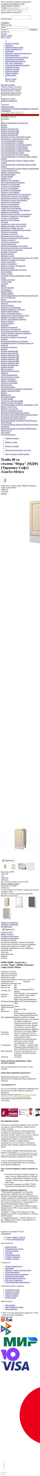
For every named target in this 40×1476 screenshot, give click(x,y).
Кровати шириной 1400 (10, 357)
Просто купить (11, 1247)
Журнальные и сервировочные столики (16, 230)
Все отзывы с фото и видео (11, 89)
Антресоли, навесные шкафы (12, 401)
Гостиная (4, 222)
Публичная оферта (12, 55)
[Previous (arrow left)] (2, 1474)
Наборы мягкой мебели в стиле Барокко (16, 194)
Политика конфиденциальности (17, 65)
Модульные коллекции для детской (14, 246)
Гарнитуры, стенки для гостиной (13, 224)
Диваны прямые (7, 294)
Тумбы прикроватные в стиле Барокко (15, 210)
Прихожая (5, 325)
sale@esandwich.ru (18, 1239)
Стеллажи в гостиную (9, 234)
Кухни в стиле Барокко (9, 188)
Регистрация (10, 85)
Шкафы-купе (6, 178)
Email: (3, 27)
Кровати (4, 127)
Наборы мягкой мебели (10, 311)
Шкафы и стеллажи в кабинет (12, 317)
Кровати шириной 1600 (10, 133)
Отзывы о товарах (12, 1259)
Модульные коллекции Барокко (13, 182)
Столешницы (6, 290)
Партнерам (9, 51)
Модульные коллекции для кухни (13, 270)
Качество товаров (12, 71)
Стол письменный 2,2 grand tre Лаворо (15, 151)
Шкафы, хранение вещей (10, 172)
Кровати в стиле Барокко (10, 184)
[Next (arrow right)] (4, 1474)
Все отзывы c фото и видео (11, 93)
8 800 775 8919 (6, 36)
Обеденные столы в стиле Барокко (14, 200)
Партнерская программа (14, 59)
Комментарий (6, 19)
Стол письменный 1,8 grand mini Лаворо (16, 145)
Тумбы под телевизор (9, 232)
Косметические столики (10, 377)
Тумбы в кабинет (7, 323)
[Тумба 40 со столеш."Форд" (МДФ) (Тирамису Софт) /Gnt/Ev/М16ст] (5, 870)
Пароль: (4, 29)
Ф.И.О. (3, 10)
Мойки (3, 286)
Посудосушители (7, 288)
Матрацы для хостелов (9, 409)
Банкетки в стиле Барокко (11, 202)
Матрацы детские (7, 256)
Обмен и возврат (11, 73)
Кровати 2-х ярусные (9, 252)
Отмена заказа (10, 75)
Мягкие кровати (7, 369)
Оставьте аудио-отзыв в (10, 936)
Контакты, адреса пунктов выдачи (18, 53)
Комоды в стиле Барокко (10, 220)
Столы (3, 278)
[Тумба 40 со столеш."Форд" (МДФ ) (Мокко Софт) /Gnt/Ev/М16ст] (7, 919)
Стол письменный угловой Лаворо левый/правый (20, 168)
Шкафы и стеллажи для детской (13, 260)
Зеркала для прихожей (9, 335)
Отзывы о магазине (12, 1257)
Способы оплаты (11, 1251)
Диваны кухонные (8, 280)
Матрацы (4, 373)
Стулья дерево (6, 282)
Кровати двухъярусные (9, 129)
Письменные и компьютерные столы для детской (19, 258)
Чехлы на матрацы (8, 387)
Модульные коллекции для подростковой (16, 248)
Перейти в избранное (9, 101)
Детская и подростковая (10, 242)
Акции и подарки (12, 43)
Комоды (4, 125)
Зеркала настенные (8, 379)
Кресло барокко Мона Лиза (11, 301)
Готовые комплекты (8, 244)
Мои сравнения (11, 1309)
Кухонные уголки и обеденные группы (16, 137)
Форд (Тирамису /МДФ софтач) (17, 454)
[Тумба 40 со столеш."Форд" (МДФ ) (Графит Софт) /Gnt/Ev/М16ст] (32, 907)
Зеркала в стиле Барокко (10, 192)
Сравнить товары (7, 107)
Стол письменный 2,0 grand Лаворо (14, 149)
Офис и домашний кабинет (11, 313)
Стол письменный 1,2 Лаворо (12, 143)
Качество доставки (12, 69)
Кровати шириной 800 (9, 135)
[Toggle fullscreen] (4, 1472)
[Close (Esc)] (2, 1472)
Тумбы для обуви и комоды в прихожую (16, 333)
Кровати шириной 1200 (10, 131)
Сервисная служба (12, 67)
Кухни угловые (6, 274)
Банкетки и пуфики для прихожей (14, 337)
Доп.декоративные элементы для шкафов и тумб (19, 405)
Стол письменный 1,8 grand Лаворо (14, 147)
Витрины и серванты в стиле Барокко (15, 216)
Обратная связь (6, 1317)
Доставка (8, 1253)
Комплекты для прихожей (11, 329)
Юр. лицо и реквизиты (14, 63)
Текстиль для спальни (9, 383)
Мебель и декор (11, 442)
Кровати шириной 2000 (10, 363)
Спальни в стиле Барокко (10, 186)
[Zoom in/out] (6, 1472)
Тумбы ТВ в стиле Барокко (11, 208)
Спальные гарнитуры (9, 347)
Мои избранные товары (14, 1307)
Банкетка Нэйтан (7, 305)
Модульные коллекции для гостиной (15, 238)
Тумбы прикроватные (9, 170)
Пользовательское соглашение (16, 57)
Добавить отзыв (13, 884)
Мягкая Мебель (7, 292)
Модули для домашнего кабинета (13, 319)
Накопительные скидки (14, 47)
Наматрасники (6, 385)
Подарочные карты (8, 434)
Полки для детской (8, 262)
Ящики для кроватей (9, 264)
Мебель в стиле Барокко (10, 180)
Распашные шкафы (8, 174)
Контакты (9, 45)
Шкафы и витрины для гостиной (13, 226)
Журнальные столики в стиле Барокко (15, 198)
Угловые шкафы (7, 176)
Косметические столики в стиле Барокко (16, 214)
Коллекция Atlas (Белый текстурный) (15, 413)
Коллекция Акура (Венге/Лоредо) (13, 417)
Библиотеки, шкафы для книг (12, 228)
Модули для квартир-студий (11, 411)
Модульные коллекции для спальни (14, 341)
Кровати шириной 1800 (10, 361)
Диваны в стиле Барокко (10, 206)
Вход (3, 85)
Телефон (4, 8)
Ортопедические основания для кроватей (16, 389)
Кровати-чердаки (7, 254)
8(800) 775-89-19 (7, 934)
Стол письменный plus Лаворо (12, 153)
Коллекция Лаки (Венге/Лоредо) (13, 419)
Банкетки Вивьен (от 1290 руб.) (13, 309)
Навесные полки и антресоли (12, 236)
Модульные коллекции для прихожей (15, 331)
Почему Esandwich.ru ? (14, 49)
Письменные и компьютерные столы (15, 139)
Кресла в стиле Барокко (10, 204)
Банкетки (4, 303)
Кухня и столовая (7, 268)
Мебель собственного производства (14, 123)
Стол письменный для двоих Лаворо (15, 155)
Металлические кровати (10, 371)
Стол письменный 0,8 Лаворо (12, 141)
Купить (3, 494)
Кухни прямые (6, 272)
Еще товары (5, 432)
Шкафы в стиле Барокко (10, 212)
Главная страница (12, 438)
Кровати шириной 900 (9, 353)
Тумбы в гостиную (8, 240)
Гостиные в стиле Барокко (11, 190)
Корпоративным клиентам (15, 61)
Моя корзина (10, 1305)
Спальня (4, 339)
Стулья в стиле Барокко (10, 218)
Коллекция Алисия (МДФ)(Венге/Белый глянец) (19, 415)
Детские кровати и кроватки (12, 250)
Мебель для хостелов (9, 407)
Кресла (3, 299)
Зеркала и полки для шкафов (12, 403)
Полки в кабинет (7, 321)
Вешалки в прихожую (9, 327)
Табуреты (4, 284)
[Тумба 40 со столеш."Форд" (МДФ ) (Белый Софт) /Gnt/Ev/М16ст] (20, 907)
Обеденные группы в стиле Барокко (14, 196)
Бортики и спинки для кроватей (13, 266)
